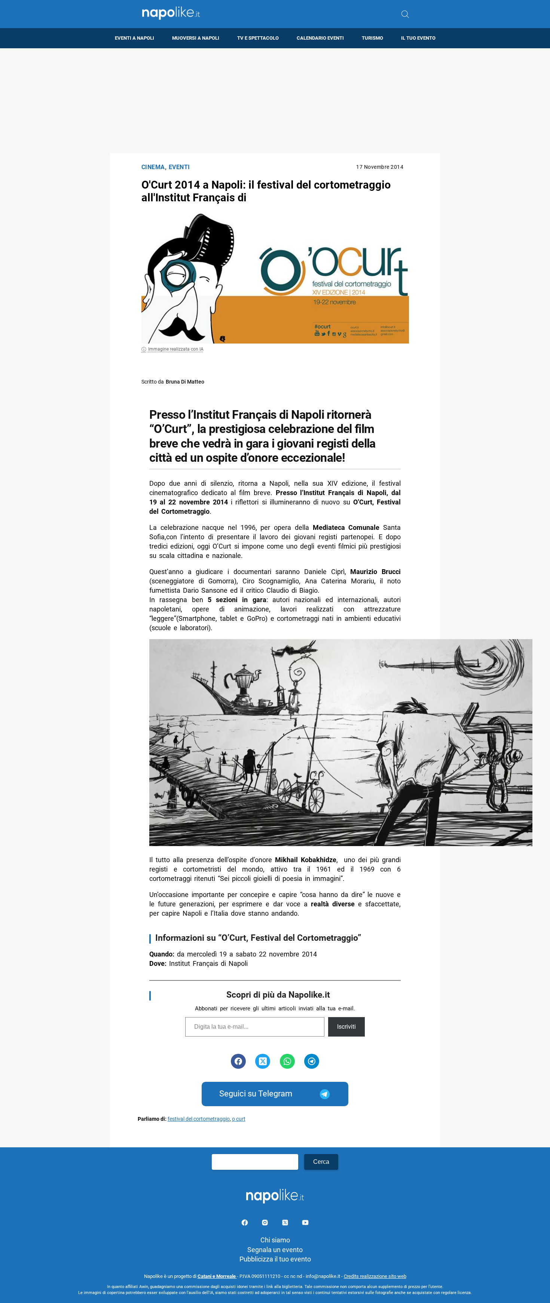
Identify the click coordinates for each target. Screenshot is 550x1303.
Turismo (372, 38)
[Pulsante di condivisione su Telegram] (311, 1061)
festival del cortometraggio (199, 1119)
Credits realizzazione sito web (375, 1276)
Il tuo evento (418, 38)
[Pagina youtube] (305, 1224)
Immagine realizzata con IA (176, 349)
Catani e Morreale (217, 1276)
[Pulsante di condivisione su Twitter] (262, 1061)
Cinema (153, 167)
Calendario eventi (320, 38)
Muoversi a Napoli (195, 38)
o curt (238, 1119)
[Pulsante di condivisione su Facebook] (238, 1061)
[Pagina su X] (286, 1224)
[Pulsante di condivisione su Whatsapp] (287, 1061)
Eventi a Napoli (134, 38)
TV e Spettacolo (258, 38)
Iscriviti (346, 1026)
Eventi (179, 167)
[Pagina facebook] (245, 1224)
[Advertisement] (275, 100)
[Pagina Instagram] (266, 1224)
